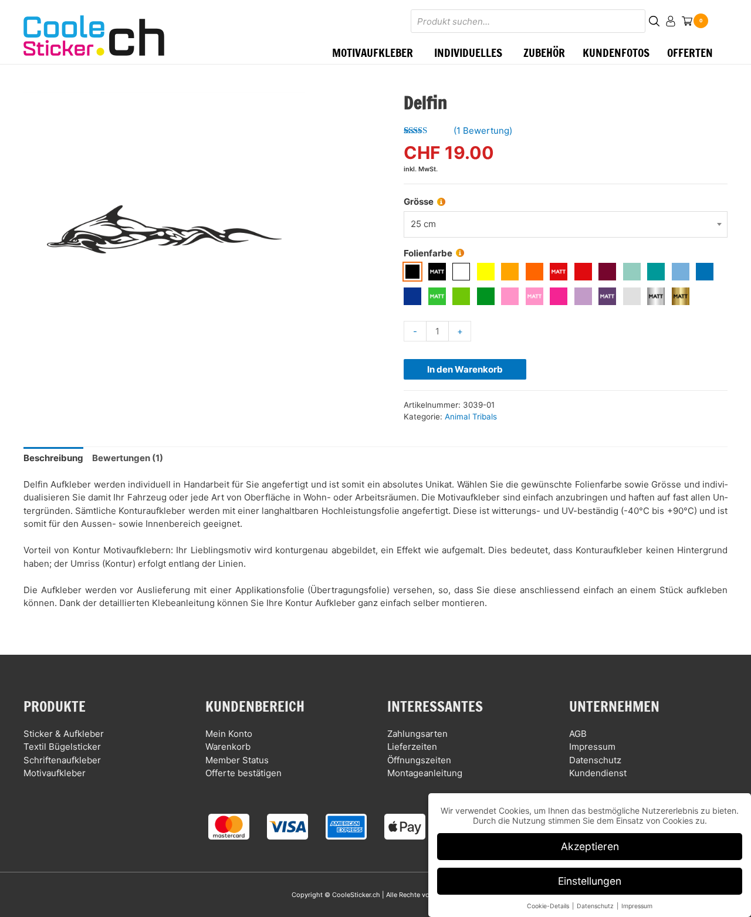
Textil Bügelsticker (62, 746)
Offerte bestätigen (243, 773)
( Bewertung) (483, 130)
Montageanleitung (424, 773)
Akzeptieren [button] (590, 846)
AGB (578, 733)
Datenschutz (595, 760)
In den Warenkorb (465, 369)
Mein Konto (228, 733)
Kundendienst (598, 773)
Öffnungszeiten (419, 760)
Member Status (237, 760)
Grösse (419, 201)
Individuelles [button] (468, 52)
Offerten (690, 52)
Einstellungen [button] (589, 881)
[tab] (53, 458)
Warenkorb (228, 746)
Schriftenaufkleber (62, 760)
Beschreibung (53, 457)
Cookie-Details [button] (549, 906)
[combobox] (566, 224)
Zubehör (544, 52)
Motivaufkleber (54, 773)
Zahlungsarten (417, 733)
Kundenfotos (616, 52)
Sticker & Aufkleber (63, 733)
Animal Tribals (471, 416)
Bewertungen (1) (127, 457)
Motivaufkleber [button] (372, 52)
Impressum (592, 746)
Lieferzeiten (412, 746)
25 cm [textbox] (423, 223)
